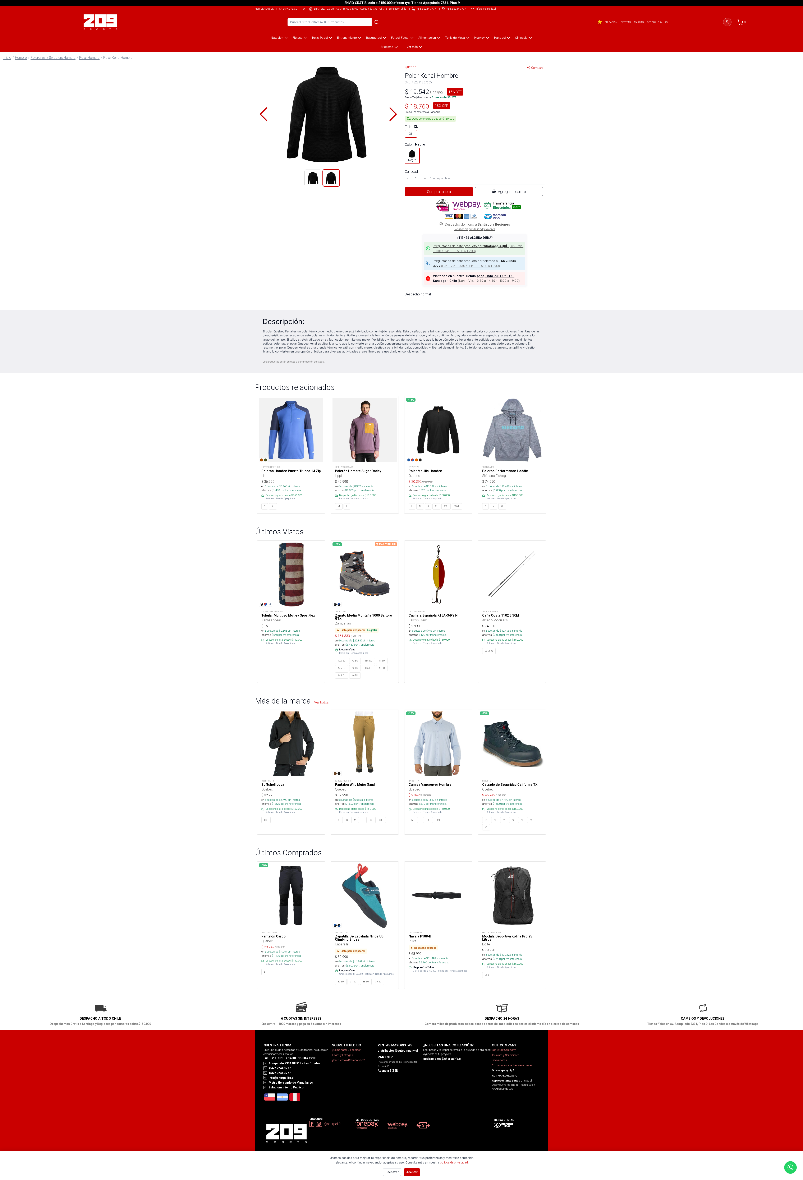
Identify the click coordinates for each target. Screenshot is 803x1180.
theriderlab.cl (263, 8)
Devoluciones (499, 1060)
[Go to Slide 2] (331, 178)
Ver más (412, 47)
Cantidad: (411, 171)
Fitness (297, 37)
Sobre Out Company (504, 1050)
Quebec (410, 67)
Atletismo (387, 47)
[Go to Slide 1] (312, 178)
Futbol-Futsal (400, 37)
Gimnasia (521, 37)
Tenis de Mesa (455, 37)
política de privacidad (454, 1162)
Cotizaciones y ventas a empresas (512, 1065)
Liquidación (610, 22)
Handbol (500, 37)
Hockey (479, 37)
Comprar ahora (439, 191)
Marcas (639, 22)
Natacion (277, 37)
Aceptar (412, 1172)
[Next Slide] (393, 114)
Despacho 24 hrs (657, 22)
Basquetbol (374, 37)
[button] (328, 114)
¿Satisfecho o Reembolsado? (348, 1060)
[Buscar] (377, 22)
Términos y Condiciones (505, 1055)
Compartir (538, 68)
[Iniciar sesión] (727, 22)
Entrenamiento (347, 37)
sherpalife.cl (288, 8)
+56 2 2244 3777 (456, 8)
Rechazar (392, 1172)
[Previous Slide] (263, 114)
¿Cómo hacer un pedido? (346, 1050)
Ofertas (626, 22)
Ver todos (321, 702)
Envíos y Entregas (342, 1055)
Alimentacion (427, 37)
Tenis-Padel (320, 37)
